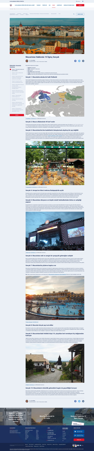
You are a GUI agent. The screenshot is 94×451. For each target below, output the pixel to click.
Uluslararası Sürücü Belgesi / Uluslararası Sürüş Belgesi (39, 13)
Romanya (26, 432)
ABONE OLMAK (80, 14)
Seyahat (27, 14)
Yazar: (32, 60)
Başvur (80, 5)
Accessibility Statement (62, 444)
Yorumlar (22, 14)
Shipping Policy (36, 446)
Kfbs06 (27, 384)
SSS (49, 5)
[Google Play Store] (79, 435)
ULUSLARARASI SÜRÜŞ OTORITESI (17, 1)
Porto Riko (26, 437)
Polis (59, 13)
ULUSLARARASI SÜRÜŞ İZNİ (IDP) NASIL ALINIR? (25, 5)
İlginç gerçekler (53, 13)
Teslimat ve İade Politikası (29, 446)
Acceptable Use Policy (38, 444)
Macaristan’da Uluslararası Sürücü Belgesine (57, 274)
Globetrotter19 (29, 187)
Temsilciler (19, 13)
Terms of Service (31, 444)
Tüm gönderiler (12, 13)
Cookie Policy (44, 444)
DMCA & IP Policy (55, 444)
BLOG (54, 5)
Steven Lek (28, 252)
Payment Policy (49, 444)
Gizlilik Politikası (42, 446)
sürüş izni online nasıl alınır (14, 430)
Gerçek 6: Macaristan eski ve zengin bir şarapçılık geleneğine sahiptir (18, 92)
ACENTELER (59, 5)
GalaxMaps (28, 118)
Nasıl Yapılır (25, 13)
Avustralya (26, 435)
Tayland (37, 435)
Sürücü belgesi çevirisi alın (13, 431)
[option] (15, 416)
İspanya (37, 430)
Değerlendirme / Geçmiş (14, 14)
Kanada (37, 436)
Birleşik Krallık (27, 431)
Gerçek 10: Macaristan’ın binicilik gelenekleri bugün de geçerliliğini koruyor (17, 110)
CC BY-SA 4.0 (33, 118)
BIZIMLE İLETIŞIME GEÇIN (69, 5)
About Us (26, 444)
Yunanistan (27, 436)
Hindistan (37, 437)
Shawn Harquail (29, 322)
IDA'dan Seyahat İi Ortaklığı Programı (15, 432)
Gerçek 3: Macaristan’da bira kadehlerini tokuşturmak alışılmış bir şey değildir (17, 77)
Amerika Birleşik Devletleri (29, 430)
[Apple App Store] (79, 431)
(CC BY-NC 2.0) (35, 322)
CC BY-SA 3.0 (34, 187)
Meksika (37, 431)
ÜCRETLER (44, 5)
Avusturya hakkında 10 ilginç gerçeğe (55, 135)
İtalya (37, 432)
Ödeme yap (79, 439)
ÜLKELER (38, 5)
